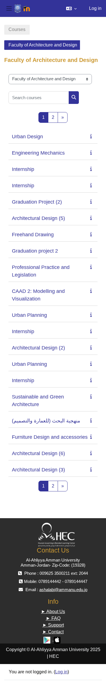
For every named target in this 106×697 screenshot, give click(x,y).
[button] (71, 8)
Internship (23, 169)
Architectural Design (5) (38, 218)
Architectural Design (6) (38, 453)
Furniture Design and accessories (50, 437)
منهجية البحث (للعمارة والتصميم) (46, 421)
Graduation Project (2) (37, 202)
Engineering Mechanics (38, 153)
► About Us (53, 611)
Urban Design (27, 136)
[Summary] (92, 136)
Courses (16, 29)
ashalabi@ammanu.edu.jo (63, 589)
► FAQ (53, 618)
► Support (53, 625)
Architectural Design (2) (38, 348)
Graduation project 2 (35, 251)
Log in (95, 8)
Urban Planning (29, 315)
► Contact (53, 631)
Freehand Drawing (33, 234)
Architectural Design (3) (38, 470)
